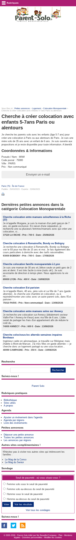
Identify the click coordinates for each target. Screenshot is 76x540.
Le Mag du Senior (14, 462)
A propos (8, 405)
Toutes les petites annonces (19, 437)
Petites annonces (22, 108)
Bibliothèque (10, 400)
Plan (60, 535)
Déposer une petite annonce (19, 434)
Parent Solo (38, 386)
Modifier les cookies (53, 537)
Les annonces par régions (17, 440)
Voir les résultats (23, 504)
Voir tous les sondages (38, 510)
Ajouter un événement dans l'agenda (23, 417)
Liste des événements (15, 423)
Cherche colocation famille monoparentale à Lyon (31, 264)
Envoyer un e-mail (38, 174)
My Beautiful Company (47, 535)
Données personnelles (32, 537)
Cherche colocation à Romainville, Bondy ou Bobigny (33, 243)
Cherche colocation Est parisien (21, 287)
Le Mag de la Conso (15, 459)
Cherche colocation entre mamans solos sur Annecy (33, 311)
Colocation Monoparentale (54, 108)
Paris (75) (5, 186)
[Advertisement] (38, 65)
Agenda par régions (14, 420)
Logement (36, 108)
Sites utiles (10, 402)
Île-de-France (18, 186)
